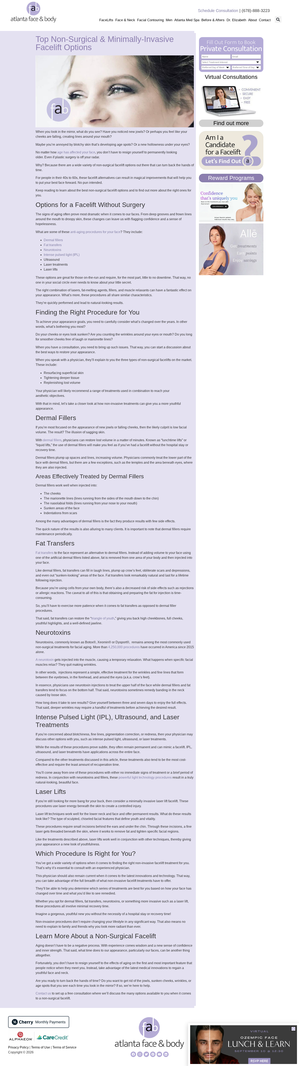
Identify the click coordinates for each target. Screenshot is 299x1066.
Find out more (231, 123)
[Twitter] (146, 1054)
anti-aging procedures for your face (95, 232)
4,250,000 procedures (124, 647)
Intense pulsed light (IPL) (62, 254)
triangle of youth (102, 618)
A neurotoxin (45, 659)
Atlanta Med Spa (186, 20)
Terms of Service (64, 1047)
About (252, 20)
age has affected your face (76, 152)
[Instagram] (140, 1054)
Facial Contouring (150, 20)
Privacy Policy (18, 1047)
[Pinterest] (153, 1054)
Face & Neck (125, 20)
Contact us (43, 993)
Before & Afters (213, 20)
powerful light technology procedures (145, 777)
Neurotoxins (52, 250)
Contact (265, 20)
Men (169, 20)
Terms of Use (40, 1047)
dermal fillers (52, 440)
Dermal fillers (53, 240)
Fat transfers (53, 245)
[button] (278, 19)
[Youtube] (159, 1054)
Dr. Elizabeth (236, 20)
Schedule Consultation (218, 10)
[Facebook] (133, 1054)
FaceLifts (106, 20)
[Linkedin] (166, 1054)
